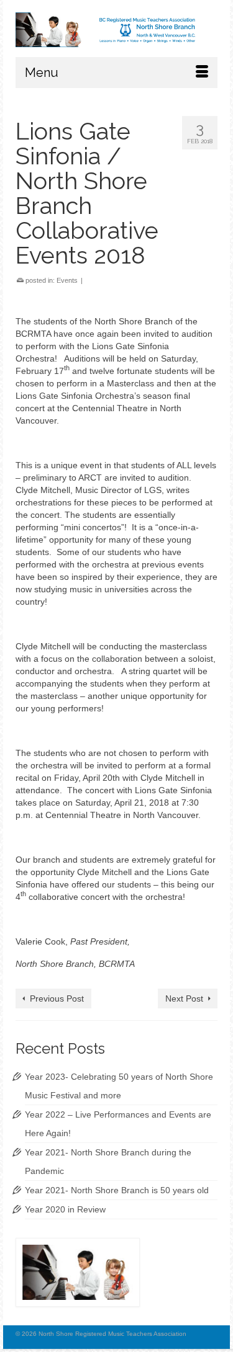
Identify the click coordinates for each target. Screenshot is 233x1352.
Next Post (184, 998)
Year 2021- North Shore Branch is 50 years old (117, 1190)
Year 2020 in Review (65, 1209)
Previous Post (57, 998)
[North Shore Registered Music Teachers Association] (116, 29)
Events (67, 280)
